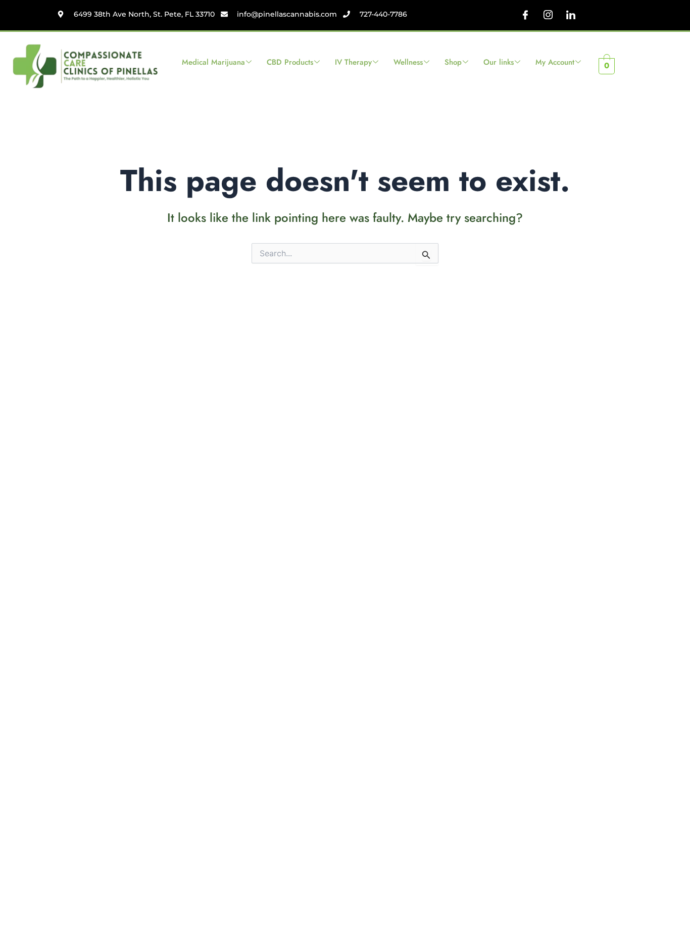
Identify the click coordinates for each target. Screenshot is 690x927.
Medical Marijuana (213, 62)
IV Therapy (353, 62)
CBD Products (290, 62)
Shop (453, 62)
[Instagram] (548, 15)
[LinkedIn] (570, 15)
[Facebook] (525, 15)
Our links (498, 62)
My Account (554, 62)
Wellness (408, 62)
